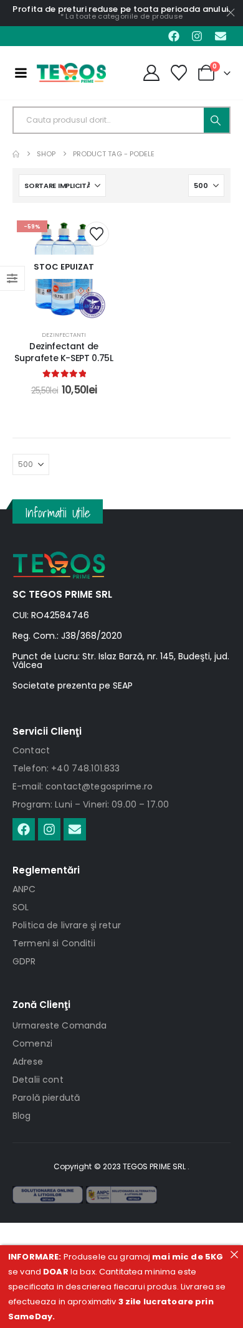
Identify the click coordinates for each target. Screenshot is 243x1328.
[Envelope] (221, 36)
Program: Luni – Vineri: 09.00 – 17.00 (90, 804)
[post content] (63, 266)
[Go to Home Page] (15, 154)
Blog (21, 1115)
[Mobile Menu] (20, 73)
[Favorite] (179, 73)
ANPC (24, 889)
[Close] (234, 1254)
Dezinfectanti (64, 335)
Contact (31, 750)
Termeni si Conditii (53, 943)
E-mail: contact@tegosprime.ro (82, 786)
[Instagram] (197, 36)
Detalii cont (38, 1079)
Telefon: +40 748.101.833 (66, 768)
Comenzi (32, 1043)
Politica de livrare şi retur (66, 925)
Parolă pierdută (46, 1097)
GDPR (24, 961)
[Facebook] (174, 36)
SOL (20, 907)
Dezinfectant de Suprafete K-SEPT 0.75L (63, 352)
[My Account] (151, 73)
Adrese (27, 1061)
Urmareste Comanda (59, 1025)
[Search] (216, 120)
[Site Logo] (71, 73)
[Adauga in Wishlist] (96, 234)
